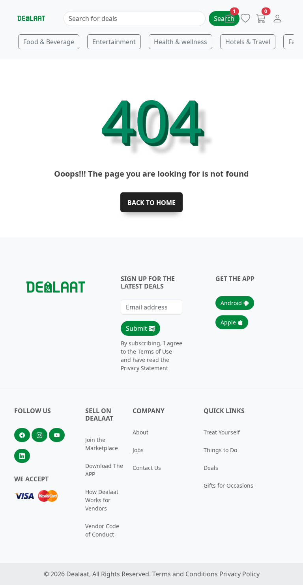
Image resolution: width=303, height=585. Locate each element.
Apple (229, 322)
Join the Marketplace (101, 444)
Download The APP (104, 470)
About (140, 432)
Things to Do (220, 450)
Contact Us (147, 467)
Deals (211, 467)
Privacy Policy (239, 574)
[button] (277, 20)
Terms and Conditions (185, 574)
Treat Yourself (222, 432)
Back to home (151, 202)
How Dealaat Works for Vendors (101, 500)
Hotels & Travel (247, 41)
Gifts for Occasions (228, 485)
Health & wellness (180, 41)
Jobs (138, 450)
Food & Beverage (48, 41)
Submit (137, 328)
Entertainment (114, 41)
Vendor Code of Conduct (102, 530)
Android (232, 303)
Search (224, 18)
